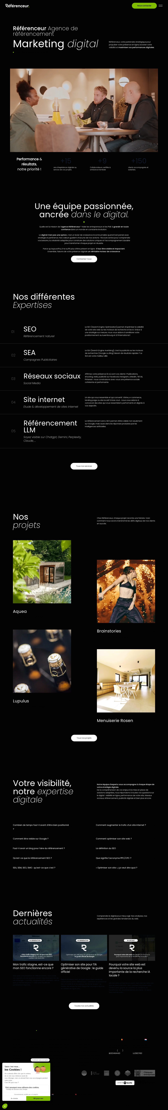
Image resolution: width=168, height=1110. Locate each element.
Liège (120, 1050)
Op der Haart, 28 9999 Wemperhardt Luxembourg (141, 1048)
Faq (14, 1062)
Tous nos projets (84, 738)
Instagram (151, 1105)
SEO (48, 972)
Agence (16, 1044)
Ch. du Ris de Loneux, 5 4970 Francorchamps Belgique (119, 1048)
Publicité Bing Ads (56, 1051)
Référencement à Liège (89, 1058)
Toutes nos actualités (84, 1006)
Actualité (29, 972)
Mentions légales (34, 1105)
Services (16, 1058)
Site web (55, 972)
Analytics (39, 972)
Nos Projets (18, 1051)
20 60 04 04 (138, 1058)
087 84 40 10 (114, 1056)
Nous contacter (144, 5)
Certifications (19, 1047)
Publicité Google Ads (58, 1047)
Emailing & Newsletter (58, 1058)
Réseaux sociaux (36, 1055)
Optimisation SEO (36, 1044)
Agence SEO (54, 1062)
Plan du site (54, 1066)
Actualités (17, 1055)
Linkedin (138, 1105)
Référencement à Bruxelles (86, 1064)
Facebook (125, 1105)
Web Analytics (85, 1044)
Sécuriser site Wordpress (89, 1055)
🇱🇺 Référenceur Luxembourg (63, 1094)
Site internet (34, 1051)
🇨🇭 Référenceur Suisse (84, 1094)
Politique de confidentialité (50, 1105)
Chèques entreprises (88, 1051)
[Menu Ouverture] (161, 5)
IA (45, 972)
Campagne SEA (36, 1047)
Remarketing (84, 1047)
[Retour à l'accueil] (17, 5)
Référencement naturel (59, 1044)
